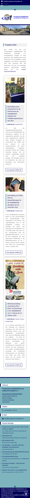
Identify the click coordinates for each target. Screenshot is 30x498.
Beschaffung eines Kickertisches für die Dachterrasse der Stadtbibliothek (15, 114)
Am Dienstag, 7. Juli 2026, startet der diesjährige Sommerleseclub (13, 447)
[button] (15, 9)
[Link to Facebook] (2, 4)
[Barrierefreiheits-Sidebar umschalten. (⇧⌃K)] (26, 494)
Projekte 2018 (18, 124)
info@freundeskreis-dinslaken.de (14, 418)
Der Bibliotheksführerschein (15, 458)
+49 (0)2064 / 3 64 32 (10, 410)
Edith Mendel (10, 124)
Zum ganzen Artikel (13, 170)
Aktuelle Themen (19, 319)
